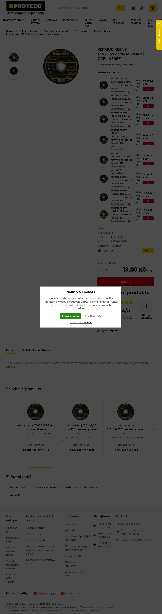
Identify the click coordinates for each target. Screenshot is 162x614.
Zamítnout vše (93, 316)
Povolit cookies (70, 316)
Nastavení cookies (81, 322)
